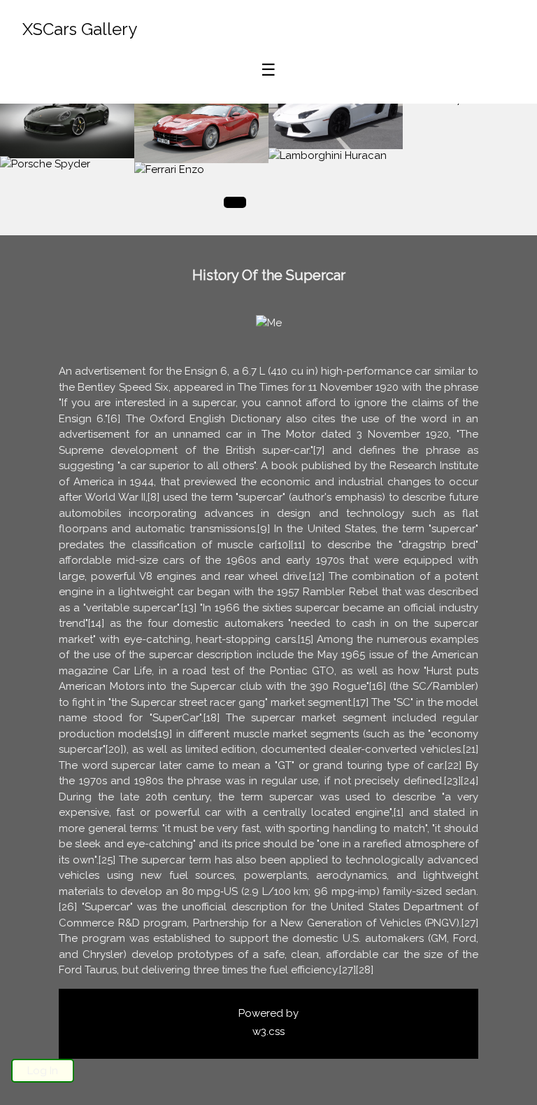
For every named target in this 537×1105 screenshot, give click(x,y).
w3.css (268, 1031)
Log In (42, 1070)
